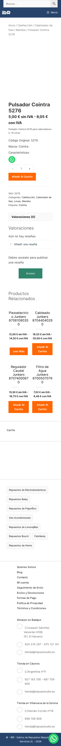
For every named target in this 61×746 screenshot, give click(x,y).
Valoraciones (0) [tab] (23, 217)
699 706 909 (33, 718)
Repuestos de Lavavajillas (23, 527)
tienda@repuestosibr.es (40, 652)
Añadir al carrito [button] (42, 349)
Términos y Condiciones (31, 608)
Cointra (23, 205)
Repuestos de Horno (20, 545)
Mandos (21, 30)
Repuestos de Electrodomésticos (27, 489)
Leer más (18, 351)
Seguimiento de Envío (30, 587)
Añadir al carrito (22, 176)
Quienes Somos (26, 567)
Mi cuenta (23, 582)
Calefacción (24, 25)
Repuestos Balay (18, 499)
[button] (53, 739)
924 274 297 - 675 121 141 (42, 644)
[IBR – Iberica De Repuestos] (6, 12)
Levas (17, 201)
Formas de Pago (26, 598)
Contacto (22, 577)
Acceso (30, 273)
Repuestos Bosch (19, 536)
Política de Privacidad (30, 603)
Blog (19, 572)
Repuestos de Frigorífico (22, 508)
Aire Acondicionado (20, 517)
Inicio (11, 25)
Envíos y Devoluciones (30, 592)
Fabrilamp (39, 536)
